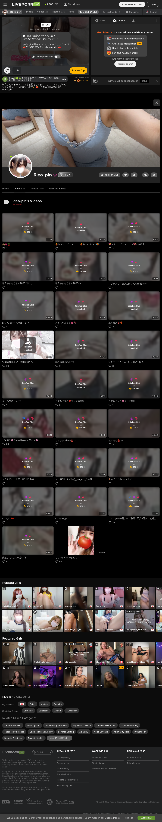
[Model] (156, 102)
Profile (29, 11)
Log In (153, 4)
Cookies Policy (64, 774)
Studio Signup (98, 763)
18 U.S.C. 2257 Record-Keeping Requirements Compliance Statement (127, 802)
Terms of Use (63, 763)
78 (7, 366)
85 (60, 562)
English (40, 752)
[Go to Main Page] (26, 4)
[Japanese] (22, 704)
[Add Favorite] (7, 70)
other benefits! (130, 58)
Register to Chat (125, 64)
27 (113, 522)
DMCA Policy (63, 769)
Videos (42, 11)
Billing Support (134, 763)
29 (7, 444)
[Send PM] (154, 174)
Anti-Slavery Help (65, 785)
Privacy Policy (63, 758)
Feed (71, 11)
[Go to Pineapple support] (50, 802)
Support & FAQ (134, 758)
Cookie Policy (112, 818)
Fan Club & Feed (57, 188)
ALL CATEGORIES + (59, 738)
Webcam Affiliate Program (104, 769)
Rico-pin (7, 696)
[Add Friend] (145, 174)
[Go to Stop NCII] (65, 802)
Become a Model (100, 758)
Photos (58, 11)
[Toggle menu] (5, 4)
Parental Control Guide (67, 780)
